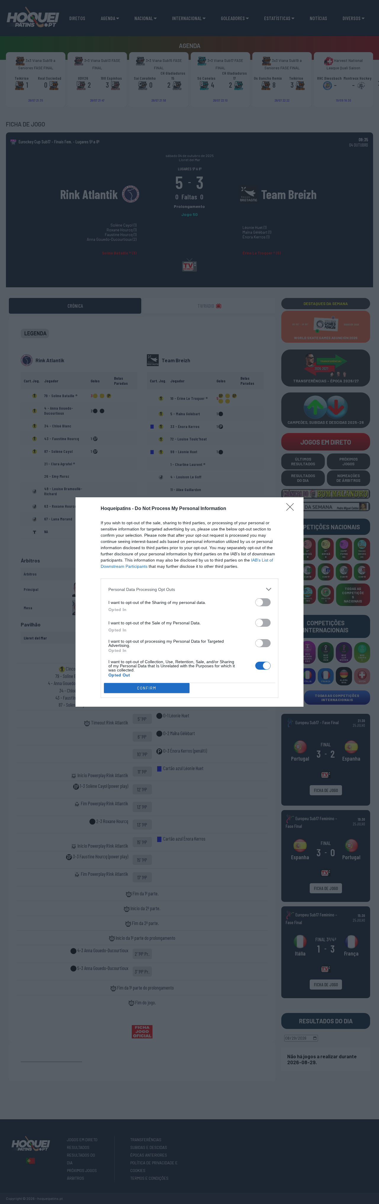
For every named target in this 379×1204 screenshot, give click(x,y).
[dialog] (189, 602)
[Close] (292, 508)
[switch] (263, 602)
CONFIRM (146, 688)
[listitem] (189, 589)
